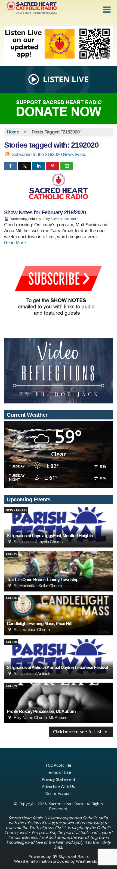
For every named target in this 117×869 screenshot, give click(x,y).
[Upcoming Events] (58, 527)
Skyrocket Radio (73, 856)
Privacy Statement (58, 779)
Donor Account (58, 793)
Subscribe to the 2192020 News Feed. (49, 154)
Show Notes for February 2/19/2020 (45, 212)
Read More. (15, 242)
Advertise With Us (58, 786)
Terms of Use (58, 772)
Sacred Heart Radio (64, 219)
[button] (107, 9)
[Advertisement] (58, 44)
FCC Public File (58, 765)
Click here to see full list (78, 732)
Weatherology (89, 861)
